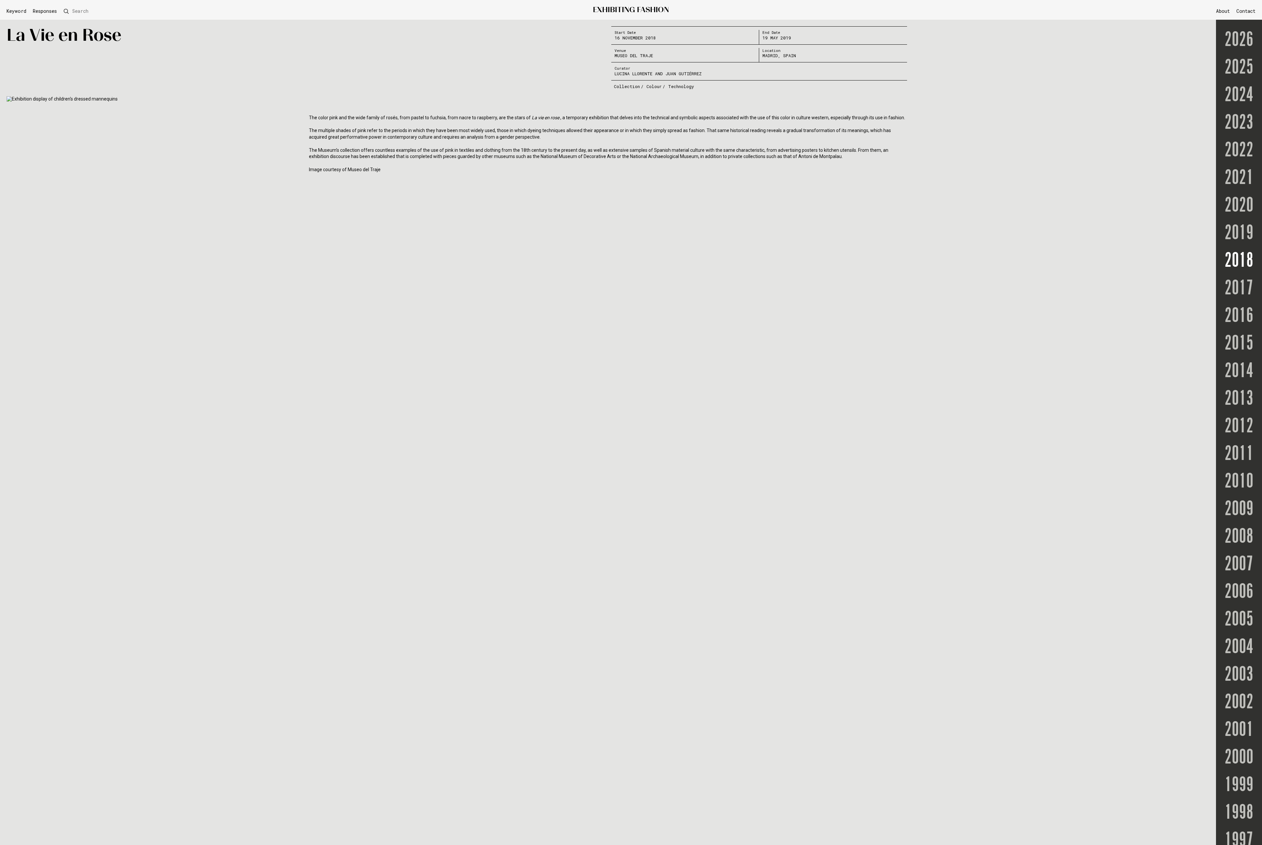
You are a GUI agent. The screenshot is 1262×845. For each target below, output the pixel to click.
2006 (1239, 592)
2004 (1239, 647)
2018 (1239, 260)
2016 (1239, 316)
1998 (1239, 812)
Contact (1245, 11)
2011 (1239, 454)
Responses (45, 11)
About (1223, 11)
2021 (1239, 178)
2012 (1239, 426)
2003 (1239, 674)
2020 (1239, 205)
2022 (1239, 150)
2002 (1239, 702)
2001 (1239, 730)
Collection (627, 86)
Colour (654, 86)
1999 (1239, 785)
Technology (681, 86)
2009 (1239, 509)
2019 (1239, 233)
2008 (1239, 536)
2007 (1239, 564)
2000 (1239, 757)
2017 (1239, 288)
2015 (1239, 343)
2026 (1239, 40)
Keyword (16, 11)
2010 (1239, 481)
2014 (1239, 371)
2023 (1239, 122)
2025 (1239, 67)
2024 (1239, 95)
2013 (1239, 398)
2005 (1239, 619)
